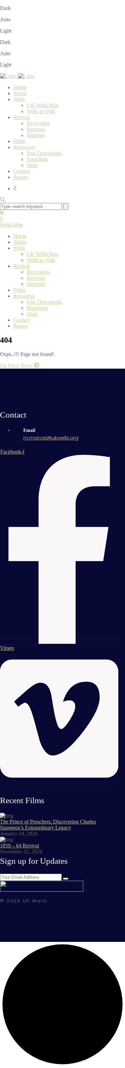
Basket (20, 177)
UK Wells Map (43, 105)
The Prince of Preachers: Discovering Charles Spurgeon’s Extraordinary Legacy (48, 824)
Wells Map (11, 225)
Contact (21, 171)
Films (19, 141)
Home (19, 87)
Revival (21, 117)
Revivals (36, 129)
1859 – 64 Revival (19, 845)
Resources (24, 147)
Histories (36, 135)
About (20, 93)
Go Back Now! (17, 365)
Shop (32, 165)
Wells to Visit (41, 111)
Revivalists (38, 123)
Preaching (37, 159)
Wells (19, 99)
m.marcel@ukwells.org (50, 437)
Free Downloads (44, 153)
